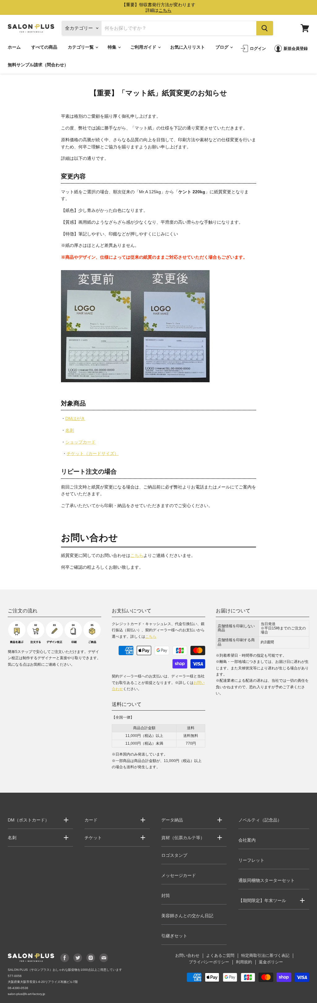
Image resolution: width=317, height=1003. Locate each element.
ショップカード (80, 442)
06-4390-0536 (18, 988)
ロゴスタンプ (174, 855)
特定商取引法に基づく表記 (265, 955)
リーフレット (251, 860)
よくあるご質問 (220, 955)
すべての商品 (44, 47)
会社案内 (247, 840)
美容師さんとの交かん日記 (187, 915)
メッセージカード (178, 875)
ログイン (258, 48)
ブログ (222, 47)
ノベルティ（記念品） (260, 819)
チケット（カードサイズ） (93, 453)
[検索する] (264, 28)
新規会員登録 (296, 48)
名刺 (69, 430)
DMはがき (75, 418)
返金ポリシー (271, 962)
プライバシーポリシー (209, 962)
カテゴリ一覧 (81, 47)
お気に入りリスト (187, 47)
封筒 (165, 895)
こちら (136, 555)
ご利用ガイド (143, 47)
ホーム (14, 47)
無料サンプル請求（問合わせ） (38, 65)
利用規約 (244, 962)
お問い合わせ (187, 955)
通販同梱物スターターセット (266, 880)
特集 (112, 47)
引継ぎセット (174, 935)
